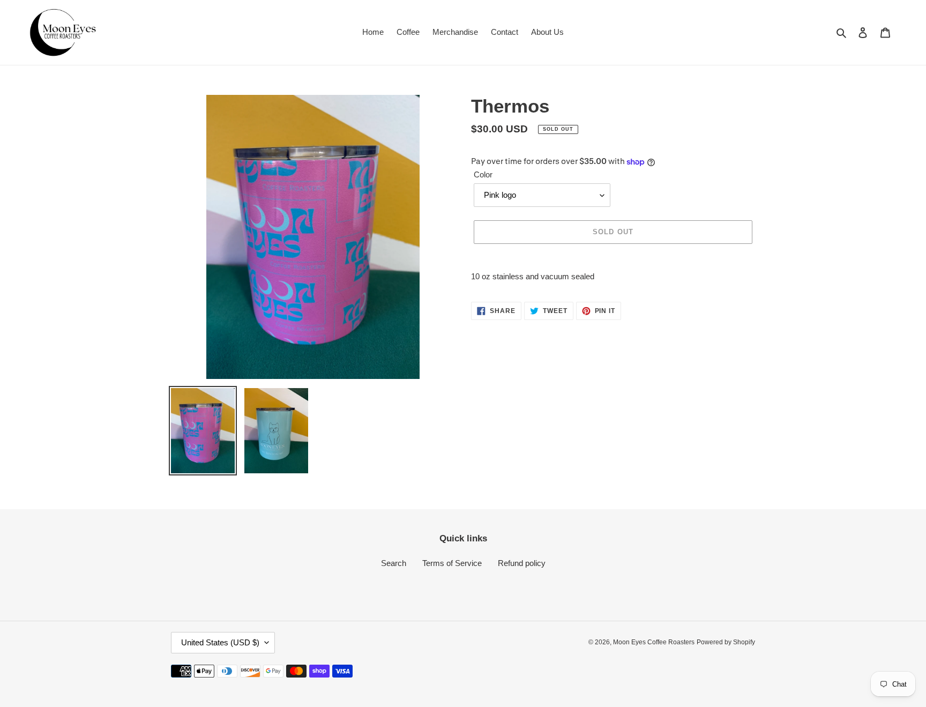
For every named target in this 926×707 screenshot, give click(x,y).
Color (483, 174)
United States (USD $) (220, 642)
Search (393, 563)
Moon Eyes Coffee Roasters (653, 642)
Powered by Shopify (726, 642)
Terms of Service (452, 563)
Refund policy (522, 563)
